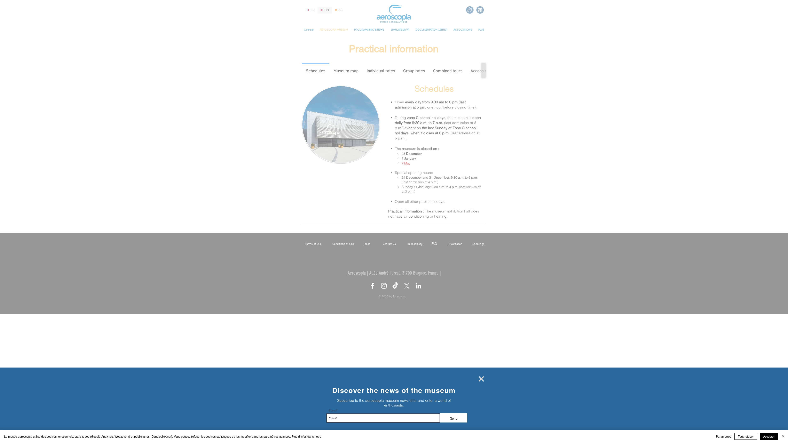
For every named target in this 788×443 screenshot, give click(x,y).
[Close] (783, 436)
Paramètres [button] (723, 436)
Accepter (769, 436)
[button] (481, 379)
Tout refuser (746, 436)
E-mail (332, 410)
